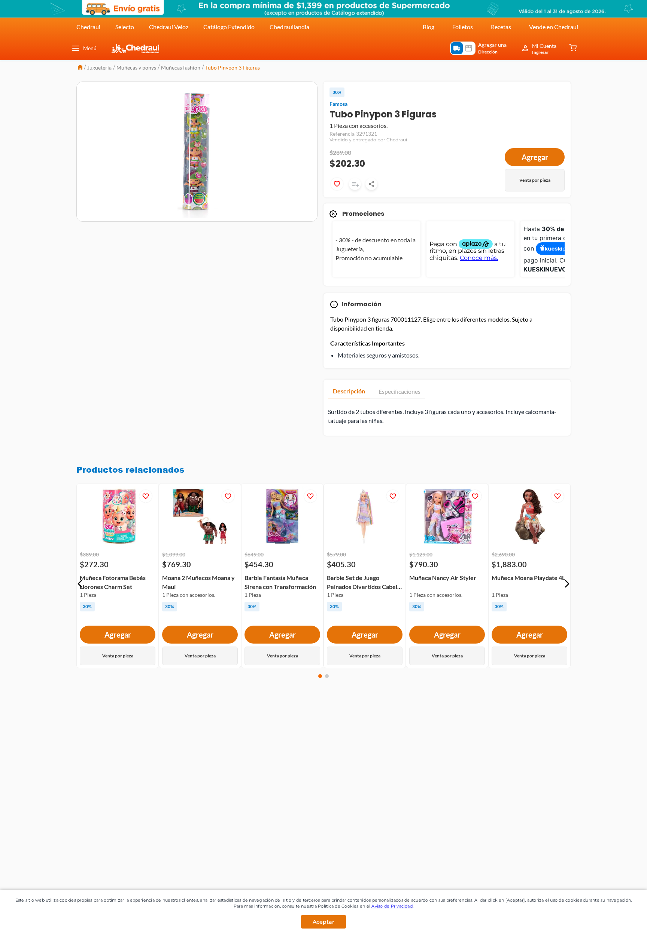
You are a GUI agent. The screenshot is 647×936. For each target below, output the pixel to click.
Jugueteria (99, 67)
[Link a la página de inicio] (80, 68)
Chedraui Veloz (168, 26)
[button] (80, 583)
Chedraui (88, 26)
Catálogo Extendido (229, 26)
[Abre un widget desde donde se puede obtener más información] (616, 923)
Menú (90, 48)
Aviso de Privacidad (392, 906)
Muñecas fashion (180, 67)
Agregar (535, 157)
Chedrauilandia (289, 26)
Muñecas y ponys (136, 67)
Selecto (124, 26)
